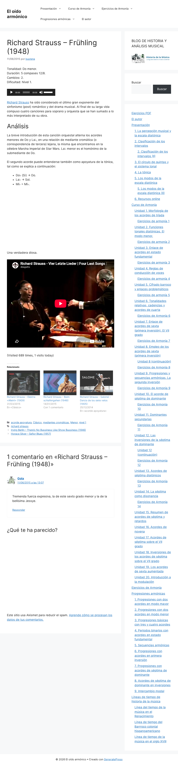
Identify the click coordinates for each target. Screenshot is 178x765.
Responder (18, 509)
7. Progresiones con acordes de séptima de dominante (151, 670)
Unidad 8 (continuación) (154, 361)
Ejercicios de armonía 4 (153, 278)
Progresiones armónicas (56, 19)
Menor (74, 422)
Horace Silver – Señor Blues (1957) (31, 433)
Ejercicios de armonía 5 (153, 295)
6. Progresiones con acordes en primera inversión (148, 655)
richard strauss (20, 426)
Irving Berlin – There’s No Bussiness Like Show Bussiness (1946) (48, 429)
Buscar (136, 82)
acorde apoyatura (21, 422)
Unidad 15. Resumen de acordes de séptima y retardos (151, 516)
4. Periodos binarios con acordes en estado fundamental (151, 635)
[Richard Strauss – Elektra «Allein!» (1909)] (23, 383)
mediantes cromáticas (56, 422)
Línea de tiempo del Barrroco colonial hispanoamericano (148, 726)
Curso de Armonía (79, 8)
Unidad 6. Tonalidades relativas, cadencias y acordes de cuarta (150, 305)
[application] (31, 92)
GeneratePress (113, 759)
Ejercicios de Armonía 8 (153, 367)
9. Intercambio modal (149, 691)
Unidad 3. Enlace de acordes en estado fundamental (149, 252)
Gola (20, 478)
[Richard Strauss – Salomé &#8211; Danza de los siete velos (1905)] (96, 383)
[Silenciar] (41, 92)
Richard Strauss (18, 102)
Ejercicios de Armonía (115, 8)
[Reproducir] (11, 92)
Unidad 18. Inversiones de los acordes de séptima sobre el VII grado (153, 556)
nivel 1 (82, 422)
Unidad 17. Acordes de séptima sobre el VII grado (150, 542)
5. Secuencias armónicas (152, 645)
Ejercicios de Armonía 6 (153, 315)
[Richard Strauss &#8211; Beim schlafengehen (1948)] (59, 383)
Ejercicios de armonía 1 (153, 221)
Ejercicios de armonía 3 (153, 262)
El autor (86, 19)
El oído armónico (17, 14)
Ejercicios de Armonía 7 (153, 341)
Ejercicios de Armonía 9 (153, 388)
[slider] (49, 92)
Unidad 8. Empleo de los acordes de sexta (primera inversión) (152, 351)
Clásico (37, 422)
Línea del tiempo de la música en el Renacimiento (150, 712)
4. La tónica (143, 172)
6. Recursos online (147, 199)
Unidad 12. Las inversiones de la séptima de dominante (152, 440)
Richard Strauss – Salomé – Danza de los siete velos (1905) (95, 400)
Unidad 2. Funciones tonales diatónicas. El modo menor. (149, 231)
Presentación (49, 8)
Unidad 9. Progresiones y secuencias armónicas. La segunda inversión (153, 378)
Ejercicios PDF (141, 113)
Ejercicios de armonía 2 (153, 242)
